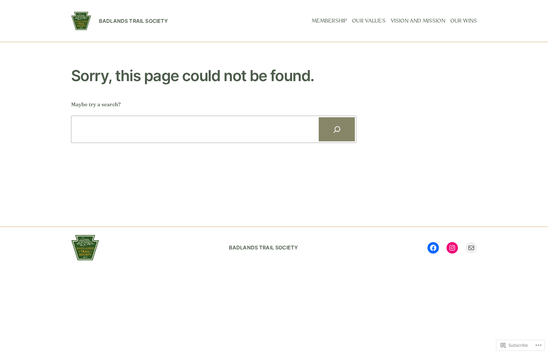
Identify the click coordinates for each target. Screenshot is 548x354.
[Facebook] (433, 248)
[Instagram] (452, 248)
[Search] (337, 129)
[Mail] (471, 248)
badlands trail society (133, 21)
